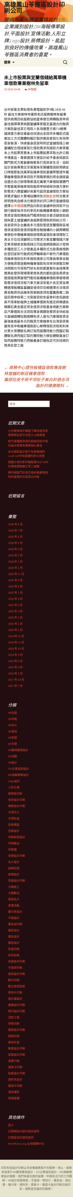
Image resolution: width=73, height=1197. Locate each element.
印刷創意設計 (16, 837)
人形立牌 (13, 787)
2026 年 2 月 (15, 561)
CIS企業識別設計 (18, 768)
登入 (11, 1125)
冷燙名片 (13, 812)
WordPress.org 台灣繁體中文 (26, 1143)
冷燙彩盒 (13, 818)
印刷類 (12, 849)
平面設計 (13, 918)
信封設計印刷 (16, 800)
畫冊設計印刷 (16, 1030)
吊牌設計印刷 (16, 855)
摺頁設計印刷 (16, 974)
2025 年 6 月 (15, 599)
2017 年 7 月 (15, 686)
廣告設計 (13, 930)
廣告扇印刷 (15, 924)
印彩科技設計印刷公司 (15, 1168)
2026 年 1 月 (15, 568)
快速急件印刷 (16, 961)
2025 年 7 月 (15, 592)
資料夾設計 (15, 1079)
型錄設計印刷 (16, 880)
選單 (7, 62)
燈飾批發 (49, 196)
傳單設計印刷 (16, 806)
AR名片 (12, 725)
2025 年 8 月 (15, 586)
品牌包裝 (13, 868)
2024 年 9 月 (15, 655)
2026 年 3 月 (15, 555)
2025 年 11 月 (16, 574)
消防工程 (13, 1017)
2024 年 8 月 (15, 661)
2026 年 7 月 (15, 530)
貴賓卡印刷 (15, 1067)
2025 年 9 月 (15, 580)
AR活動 (12, 756)
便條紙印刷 (15, 793)
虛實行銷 (13, 1061)
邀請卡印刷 (15, 1086)
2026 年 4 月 (15, 549)
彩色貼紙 (13, 955)
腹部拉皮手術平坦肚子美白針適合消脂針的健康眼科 (36, 382)
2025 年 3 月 (15, 617)
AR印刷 (12, 719)
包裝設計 (13, 831)
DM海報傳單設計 (18, 775)
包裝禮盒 (13, 824)
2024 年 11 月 (16, 642)
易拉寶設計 (15, 998)
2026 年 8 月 (15, 524)
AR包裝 (12, 713)
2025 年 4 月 (15, 611)
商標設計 (13, 874)
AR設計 (12, 762)
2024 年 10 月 (16, 648)
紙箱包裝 (13, 1036)
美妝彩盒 (13, 1042)
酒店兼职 (13, 1092)
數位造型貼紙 (16, 986)
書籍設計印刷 (16, 1005)
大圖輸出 (13, 893)
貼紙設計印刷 (16, 1073)
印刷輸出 (13, 843)
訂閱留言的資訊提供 (21, 1137)
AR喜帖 (12, 731)
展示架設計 (15, 911)
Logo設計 (14, 781)
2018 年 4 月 (15, 667)
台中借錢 (17, 206)
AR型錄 (32, 89)
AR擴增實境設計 (18, 750)
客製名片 (13, 899)
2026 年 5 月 (15, 543)
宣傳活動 (13, 905)
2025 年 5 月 (15, 605)
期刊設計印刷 (16, 1011)
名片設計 (13, 862)
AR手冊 (12, 744)
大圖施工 (13, 887)
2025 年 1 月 (15, 630)
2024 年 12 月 (16, 636)
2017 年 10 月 (16, 679)
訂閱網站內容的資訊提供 (23, 1131)
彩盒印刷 (13, 949)
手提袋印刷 (15, 967)
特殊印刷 (13, 1023)
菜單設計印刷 (16, 1054)
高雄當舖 (13, 1098)
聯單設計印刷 (16, 1048)
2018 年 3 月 (15, 673)
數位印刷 (13, 980)
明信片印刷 (15, 992)
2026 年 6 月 (15, 536)
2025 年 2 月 (15, 623)
